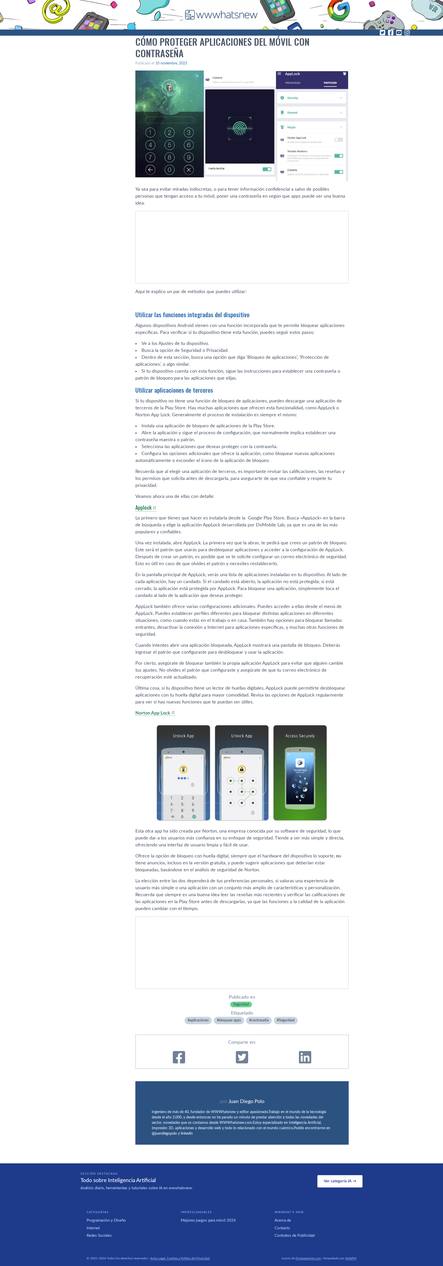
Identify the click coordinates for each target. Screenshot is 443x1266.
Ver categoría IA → (340, 1181)
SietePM (350, 1258)
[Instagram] (407, 33)
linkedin (187, 1133)
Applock (143, 507)
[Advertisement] (242, 247)
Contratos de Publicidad (295, 1236)
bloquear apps (230, 1020)
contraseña (260, 1020)
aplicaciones (199, 1020)
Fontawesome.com (308, 1258)
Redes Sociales (99, 1236)
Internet (93, 1228)
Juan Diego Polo (246, 1101)
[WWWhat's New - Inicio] (221, 15)
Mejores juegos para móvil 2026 (208, 1220)
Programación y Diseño (106, 1220)
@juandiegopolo (164, 1133)
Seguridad (241, 1004)
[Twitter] (382, 33)
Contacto (282, 1228)
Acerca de (283, 1220)
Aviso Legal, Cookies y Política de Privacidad (180, 1258)
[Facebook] (391, 33)
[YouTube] (399, 33)
